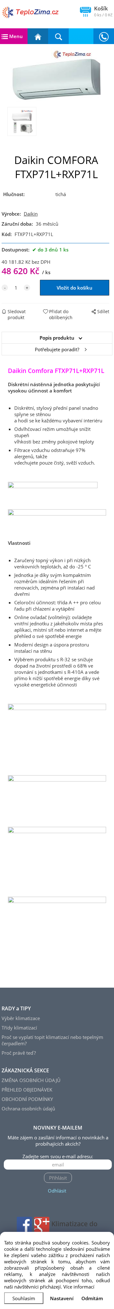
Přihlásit (58, 1178)
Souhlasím (23, 1298)
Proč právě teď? (19, 1053)
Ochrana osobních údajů (28, 1108)
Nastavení (61, 1298)
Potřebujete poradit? (57, 349)
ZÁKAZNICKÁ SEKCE (25, 1070)
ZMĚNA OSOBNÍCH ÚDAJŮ (31, 1080)
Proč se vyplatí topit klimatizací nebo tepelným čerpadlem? (52, 1040)
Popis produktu (57, 338)
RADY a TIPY (16, 1008)
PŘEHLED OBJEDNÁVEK (27, 1089)
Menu (15, 36)
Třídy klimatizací (19, 1027)
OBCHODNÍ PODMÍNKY (27, 1099)
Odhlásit (57, 1191)
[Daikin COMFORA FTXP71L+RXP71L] (57, 75)
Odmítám (92, 1298)
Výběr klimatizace (21, 1018)
